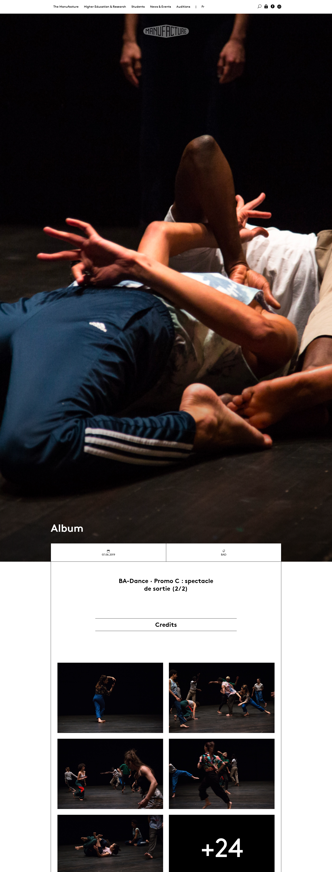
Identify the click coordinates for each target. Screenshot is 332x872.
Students (138, 6)
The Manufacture (66, 6)
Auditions (183, 6)
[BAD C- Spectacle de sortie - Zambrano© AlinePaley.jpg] (110, 698)
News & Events (160, 6)
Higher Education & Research (105, 6)
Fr (203, 6)
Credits (166, 624)
